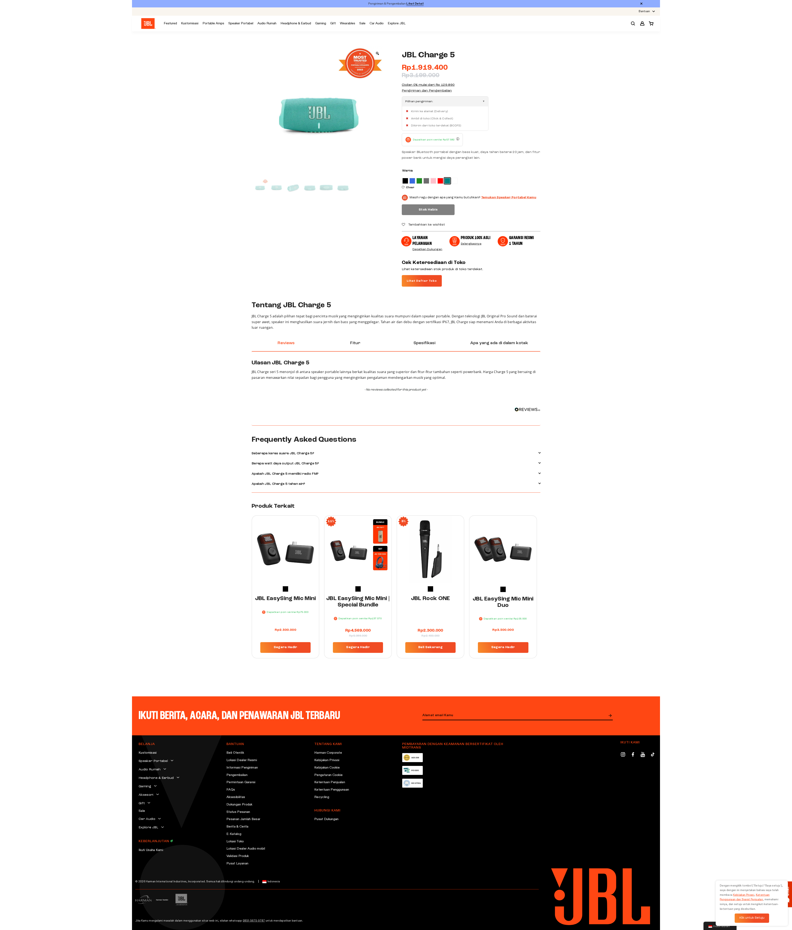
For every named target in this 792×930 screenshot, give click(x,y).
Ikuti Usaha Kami (151, 850)
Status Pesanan (238, 812)
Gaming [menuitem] (320, 23)
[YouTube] (642, 755)
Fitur (355, 343)
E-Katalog (233, 834)
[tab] (286, 343)
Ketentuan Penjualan (329, 782)
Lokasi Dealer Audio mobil (245, 848)
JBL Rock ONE (430, 599)
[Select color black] (285, 589)
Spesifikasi (425, 343)
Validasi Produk (237, 856)
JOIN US (610, 715)
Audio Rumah (150, 769)
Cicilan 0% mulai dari (428, 85)
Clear (410, 187)
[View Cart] (650, 23)
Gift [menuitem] (333, 23)
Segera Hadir (285, 647)
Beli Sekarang (430, 647)
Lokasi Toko (235, 841)
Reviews (286, 343)
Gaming (145, 786)
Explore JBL (148, 827)
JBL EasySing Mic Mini (285, 599)
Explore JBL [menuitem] (396, 23)
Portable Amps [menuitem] (213, 23)
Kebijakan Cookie (327, 767)
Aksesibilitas (235, 797)
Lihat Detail (415, 3)
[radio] (405, 181)
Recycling (321, 797)
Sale (142, 811)
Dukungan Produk (239, 804)
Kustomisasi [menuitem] (189, 23)
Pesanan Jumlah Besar (243, 819)
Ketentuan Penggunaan (331, 789)
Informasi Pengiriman (242, 767)
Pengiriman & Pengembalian (396, 3)
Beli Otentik (235, 753)
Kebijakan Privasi (326, 760)
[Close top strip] (641, 4)
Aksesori (146, 795)
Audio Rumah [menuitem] (266, 23)
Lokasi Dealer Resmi (241, 760)
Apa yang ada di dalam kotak (499, 343)
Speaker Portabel (153, 761)
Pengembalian (237, 775)
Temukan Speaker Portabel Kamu (508, 197)
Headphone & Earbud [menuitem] (295, 23)
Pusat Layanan (237, 863)
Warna (407, 170)
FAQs (230, 789)
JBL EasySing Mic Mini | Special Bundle (358, 602)
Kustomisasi (148, 753)
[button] (642, 23)
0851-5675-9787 (254, 920)
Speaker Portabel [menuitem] (240, 23)
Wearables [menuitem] (347, 23)
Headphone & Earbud (156, 778)
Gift (142, 803)
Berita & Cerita (237, 826)
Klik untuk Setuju (751, 917)
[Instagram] (623, 755)
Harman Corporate (328, 753)
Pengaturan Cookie (328, 775)
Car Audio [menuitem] (377, 23)
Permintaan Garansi (241, 782)
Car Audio (147, 819)
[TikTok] (652, 755)
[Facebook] (632, 755)
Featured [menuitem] (170, 23)
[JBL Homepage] (148, 23)
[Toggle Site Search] (633, 23)
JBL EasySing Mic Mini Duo (503, 602)
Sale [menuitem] (362, 23)
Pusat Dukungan (326, 819)
